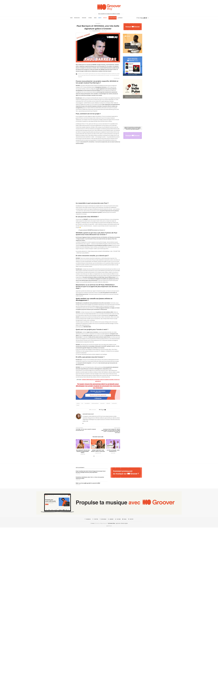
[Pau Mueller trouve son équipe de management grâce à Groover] (83, 444)
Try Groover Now (111, 523)
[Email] (144, 18)
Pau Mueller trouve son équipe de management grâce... (82, 451)
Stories (90, 17)
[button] (77, 448)
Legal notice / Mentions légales (122, 523)
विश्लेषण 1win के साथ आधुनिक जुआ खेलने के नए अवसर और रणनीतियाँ (88, 483)
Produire (84, 17)
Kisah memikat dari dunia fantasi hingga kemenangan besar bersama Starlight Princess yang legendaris (91, 472)
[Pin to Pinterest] (103, 409)
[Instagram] (140, 18)
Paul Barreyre (87, 403)
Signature (108, 403)
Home (71, 17)
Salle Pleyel (102, 403)
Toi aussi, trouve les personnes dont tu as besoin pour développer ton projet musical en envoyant (97, 385)
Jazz (82, 403)
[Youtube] (143, 18)
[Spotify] (146, 18)
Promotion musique (95, 403)
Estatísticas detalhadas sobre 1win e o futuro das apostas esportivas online (90, 478)
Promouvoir (77, 17)
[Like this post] (99, 409)
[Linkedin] (141, 18)
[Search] (148, 18)
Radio (95, 17)
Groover (78, 403)
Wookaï (78, 405)
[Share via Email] (105, 409)
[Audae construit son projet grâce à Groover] (98, 444)
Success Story (114, 403)
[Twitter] (138, 18)
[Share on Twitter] (102, 409)
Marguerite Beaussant (96, 30)
